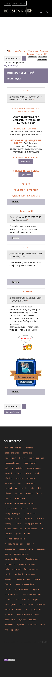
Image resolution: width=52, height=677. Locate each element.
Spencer (14, 629)
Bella (35, 508)
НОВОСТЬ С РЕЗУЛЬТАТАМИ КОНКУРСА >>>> (26, 110)
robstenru (32, 624)
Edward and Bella (13, 559)
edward (8, 473)
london (8, 498)
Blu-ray (8, 493)
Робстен (9, 468)
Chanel (8, 599)
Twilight (24, 488)
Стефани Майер (12, 452)
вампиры (30, 574)
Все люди (41, 549)
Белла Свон (28, 452)
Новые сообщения (17, 51)
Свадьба (40, 518)
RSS (45, 54)
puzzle (8, 574)
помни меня (30, 483)
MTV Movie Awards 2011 (26, 584)
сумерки (29, 447)
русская (20, 624)
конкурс (8, 523)
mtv (19, 483)
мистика (9, 609)
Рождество (10, 549)
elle (32, 488)
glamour (18, 493)
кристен (9, 533)
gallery (28, 473)
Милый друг (10, 458)
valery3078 (26, 291)
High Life (22, 619)
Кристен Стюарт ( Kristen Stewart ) (20, 503)
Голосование (11, 508)
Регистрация (19, 3)
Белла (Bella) (10, 604)
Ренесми (31, 478)
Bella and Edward (13, 569)
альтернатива (23, 579)
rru (6, 629)
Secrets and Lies (27, 604)
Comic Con (25, 508)
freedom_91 (13, 65)
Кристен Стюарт (36, 458)
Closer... (8, 589)
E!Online (8, 478)
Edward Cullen (30, 513)
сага (16, 599)
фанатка (9, 614)
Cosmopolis (10, 564)
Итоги (42, 624)
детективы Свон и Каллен (28, 614)
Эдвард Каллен (34, 468)
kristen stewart (29, 463)
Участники (33, 51)
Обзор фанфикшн (33, 523)
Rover (18, 609)
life (26, 609)
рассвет (19, 478)
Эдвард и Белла (26, 549)
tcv (5, 65)
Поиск (39, 54)
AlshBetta (9, 624)
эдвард (29, 493)
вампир (22, 564)
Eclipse (18, 473)
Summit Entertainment (31, 594)
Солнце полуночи (22, 554)
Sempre (25, 599)
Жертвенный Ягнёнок (15, 538)
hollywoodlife (31, 528)
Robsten (19, 468)
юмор (18, 523)
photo (37, 473)
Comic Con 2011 (11, 594)
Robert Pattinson (12, 463)
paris (18, 533)
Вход (7, 3)
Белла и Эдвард (31, 569)
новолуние (20, 498)
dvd (39, 488)
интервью (10, 483)
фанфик (37, 579)
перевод (28, 518)
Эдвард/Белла (21, 589)
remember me (11, 488)
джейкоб (19, 574)
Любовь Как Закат (13, 528)
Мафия (35, 599)
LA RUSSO (32, 619)
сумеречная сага (13, 518)
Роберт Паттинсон (13, 447)
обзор (32, 564)
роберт (30, 543)
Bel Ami (22, 458)
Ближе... (8, 584)
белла (39, 493)
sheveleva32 (26, 211)
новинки (41, 604)
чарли (27, 533)
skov (26, 90)
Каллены (9, 579)
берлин (35, 589)
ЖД (42, 528)
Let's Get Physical (31, 559)
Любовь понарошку (14, 543)
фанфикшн (36, 609)
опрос (8, 554)
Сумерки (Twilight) (12, 513)
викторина (10, 619)
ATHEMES (43, 642)
